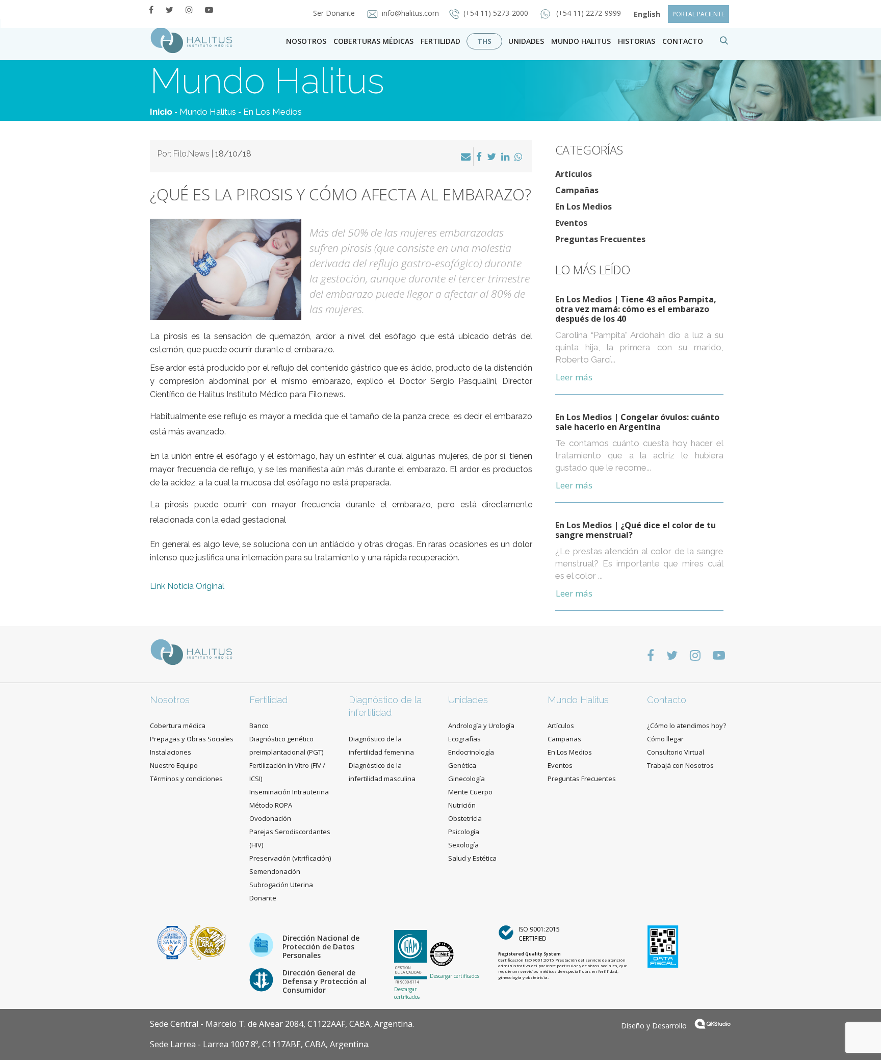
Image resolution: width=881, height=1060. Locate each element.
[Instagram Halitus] (189, 9)
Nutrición (462, 805)
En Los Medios (272, 112)
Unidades (526, 41)
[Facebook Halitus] (151, 9)
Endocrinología (471, 752)
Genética (462, 765)
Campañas (577, 190)
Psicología (463, 831)
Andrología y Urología (481, 725)
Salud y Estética (472, 858)
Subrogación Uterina (281, 884)
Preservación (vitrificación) (290, 858)
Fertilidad (440, 41)
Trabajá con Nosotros (680, 765)
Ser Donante (335, 13)
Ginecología (466, 778)
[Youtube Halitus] (209, 9)
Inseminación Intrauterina (289, 791)
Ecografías (464, 738)
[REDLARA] (207, 941)
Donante (262, 897)
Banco (259, 725)
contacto (682, 41)
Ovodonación (270, 818)
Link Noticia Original (187, 586)
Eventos (571, 222)
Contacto (666, 699)
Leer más (574, 377)
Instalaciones (170, 752)
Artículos (573, 173)
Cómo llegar (665, 738)
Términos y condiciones (186, 778)
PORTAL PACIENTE (698, 14)
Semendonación (274, 871)
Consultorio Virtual (675, 752)
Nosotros (306, 41)
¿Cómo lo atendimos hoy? (686, 725)
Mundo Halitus (581, 41)
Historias (636, 41)
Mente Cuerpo (470, 791)
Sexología (463, 844)
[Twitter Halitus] (169, 9)
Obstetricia (465, 818)
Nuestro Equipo (174, 765)
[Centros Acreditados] (173, 941)
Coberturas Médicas (373, 41)
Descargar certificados (407, 993)
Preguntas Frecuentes (600, 239)
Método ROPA (270, 805)
